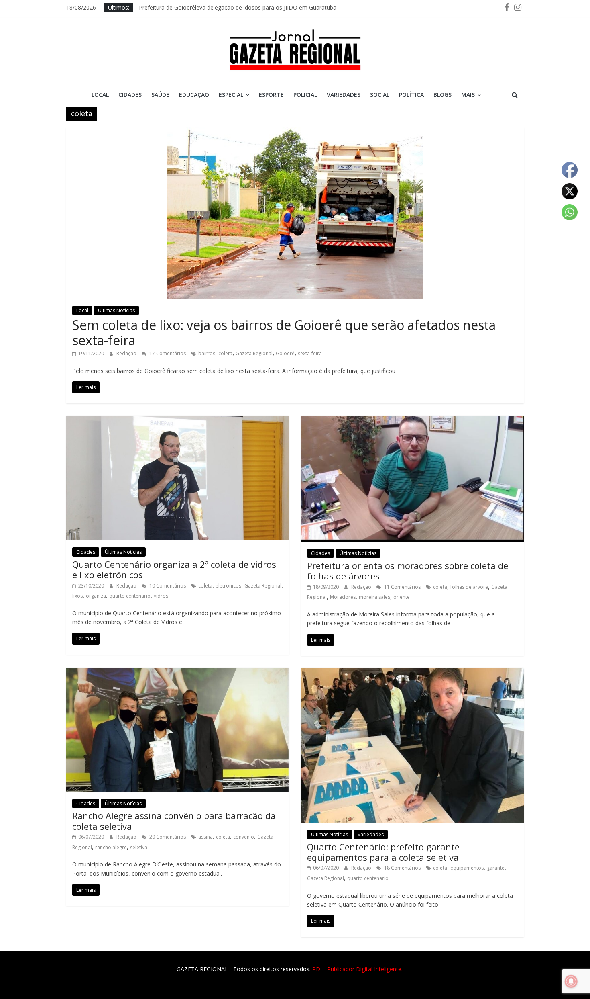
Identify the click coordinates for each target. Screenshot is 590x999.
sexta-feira (310, 353)
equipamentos (467, 867)
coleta (225, 353)
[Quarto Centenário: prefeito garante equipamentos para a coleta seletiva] (412, 672)
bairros (206, 353)
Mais (468, 94)
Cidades (130, 94)
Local (100, 94)
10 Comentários (167, 585)
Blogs (442, 94)
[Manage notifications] (571, 981)
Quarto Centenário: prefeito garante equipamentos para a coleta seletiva (383, 852)
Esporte (271, 94)
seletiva (138, 847)
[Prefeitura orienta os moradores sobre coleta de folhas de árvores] (412, 420)
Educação (194, 94)
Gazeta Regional (254, 353)
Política (411, 94)
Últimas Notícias (116, 310)
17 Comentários (167, 353)
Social (379, 94)
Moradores (343, 597)
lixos (77, 595)
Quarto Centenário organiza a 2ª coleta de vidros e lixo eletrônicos (174, 569)
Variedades (343, 94)
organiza (96, 595)
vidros (161, 595)
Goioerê (285, 353)
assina (205, 836)
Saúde (160, 94)
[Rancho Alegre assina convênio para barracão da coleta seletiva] (177, 672)
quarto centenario (130, 595)
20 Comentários (167, 836)
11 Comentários (402, 586)
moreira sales (374, 597)
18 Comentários (402, 867)
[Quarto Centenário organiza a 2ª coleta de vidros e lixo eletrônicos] (177, 420)
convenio (243, 836)
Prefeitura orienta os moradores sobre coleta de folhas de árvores (407, 570)
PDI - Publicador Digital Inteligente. (357, 969)
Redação (127, 353)
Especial (231, 94)
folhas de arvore (469, 586)
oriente (401, 597)
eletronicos (228, 585)
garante (496, 867)
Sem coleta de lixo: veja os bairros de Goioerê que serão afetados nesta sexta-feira (284, 332)
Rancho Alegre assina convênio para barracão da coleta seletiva (174, 820)
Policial (305, 94)
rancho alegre (111, 847)
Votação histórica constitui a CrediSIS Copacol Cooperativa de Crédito (229, 7)
